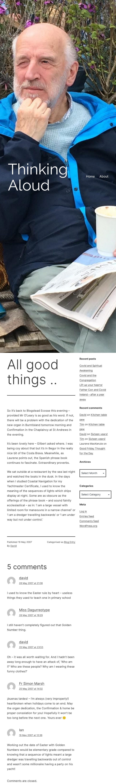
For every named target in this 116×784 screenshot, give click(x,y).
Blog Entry (69, 542)
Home (90, 176)
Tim (82, 424)
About (103, 176)
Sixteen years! (99, 434)
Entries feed (87, 516)
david (23, 578)
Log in (83, 511)
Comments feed (89, 521)
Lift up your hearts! (91, 384)
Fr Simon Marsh (31, 684)
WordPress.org (88, 525)
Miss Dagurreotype (34, 610)
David (13, 545)
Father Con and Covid (93, 389)
